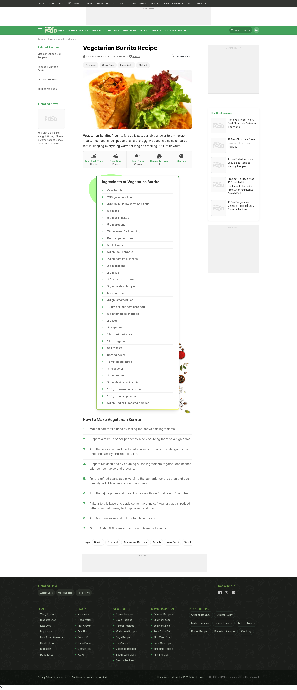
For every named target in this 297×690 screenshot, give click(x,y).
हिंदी (69, 3)
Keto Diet (45, 625)
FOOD (100, 3)
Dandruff (83, 637)
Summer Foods (162, 619)
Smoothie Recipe (163, 648)
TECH (133, 3)
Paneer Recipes (125, 625)
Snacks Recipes (125, 660)
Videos (144, 30)
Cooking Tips (65, 592)
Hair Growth (84, 625)
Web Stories (129, 30)
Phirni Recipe (161, 654)
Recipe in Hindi (116, 56)
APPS (166, 3)
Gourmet (113, 542)
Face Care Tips (162, 643)
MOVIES (78, 3)
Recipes (112, 30)
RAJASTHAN (178, 3)
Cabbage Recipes (126, 648)
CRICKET (90, 3)
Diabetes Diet (48, 619)
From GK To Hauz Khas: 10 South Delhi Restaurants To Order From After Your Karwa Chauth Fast (241, 186)
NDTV (41, 3)
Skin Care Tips (162, 637)
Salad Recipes (124, 619)
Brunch (156, 542)
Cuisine (52, 39)
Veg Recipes (122, 609)
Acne (81, 654)
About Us (62, 677)
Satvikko (189, 542)
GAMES (143, 3)
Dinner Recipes (124, 614)
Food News (84, 592)
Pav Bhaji (246, 631)
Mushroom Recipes (127, 631)
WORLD (51, 3)
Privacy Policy (45, 677)
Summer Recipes (163, 614)
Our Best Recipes (222, 113)
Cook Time (108, 65)
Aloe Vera (83, 614)
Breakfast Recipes (224, 631)
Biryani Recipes (223, 623)
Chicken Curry (224, 614)
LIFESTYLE (111, 3)
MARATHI (201, 3)
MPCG (191, 3)
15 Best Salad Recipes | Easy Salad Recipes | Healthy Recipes (241, 163)
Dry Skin (82, 631)
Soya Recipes (124, 637)
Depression (46, 631)
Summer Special (163, 609)
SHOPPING (155, 3)
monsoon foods (77, 30)
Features (97, 30)
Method (143, 65)
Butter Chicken (246, 623)
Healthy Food (47, 643)
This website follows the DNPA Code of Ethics (180, 677)
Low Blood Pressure (51, 637)
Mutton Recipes (200, 623)
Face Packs (84, 643)
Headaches (46, 654)
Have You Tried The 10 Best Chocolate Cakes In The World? (242, 123)
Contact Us (104, 677)
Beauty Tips (85, 648)
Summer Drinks (162, 625)
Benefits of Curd (163, 631)
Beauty (81, 609)
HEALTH (123, 3)
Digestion (45, 648)
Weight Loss (46, 592)
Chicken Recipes (201, 614)
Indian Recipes (199, 609)
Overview (91, 65)
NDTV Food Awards (175, 30)
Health (155, 30)
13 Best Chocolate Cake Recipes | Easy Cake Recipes (241, 143)
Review (136, 56)
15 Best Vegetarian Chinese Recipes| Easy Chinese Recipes (241, 206)
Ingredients (126, 65)
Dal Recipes (122, 643)
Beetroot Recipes (126, 654)
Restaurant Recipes (135, 542)
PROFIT (61, 3)
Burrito (98, 542)
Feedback (77, 677)
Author (90, 677)
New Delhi (172, 542)
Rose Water (84, 619)
